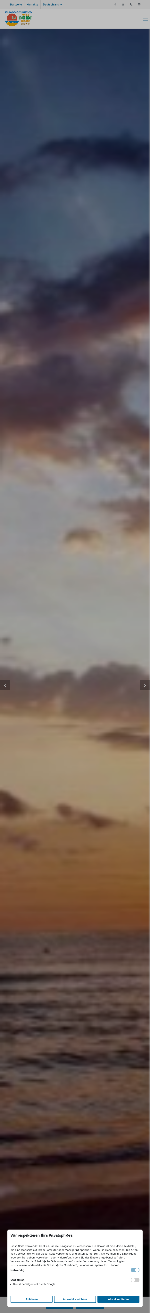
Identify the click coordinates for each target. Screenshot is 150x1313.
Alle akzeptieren (118, 1299)
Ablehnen (32, 1299)
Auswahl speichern (75, 1299)
